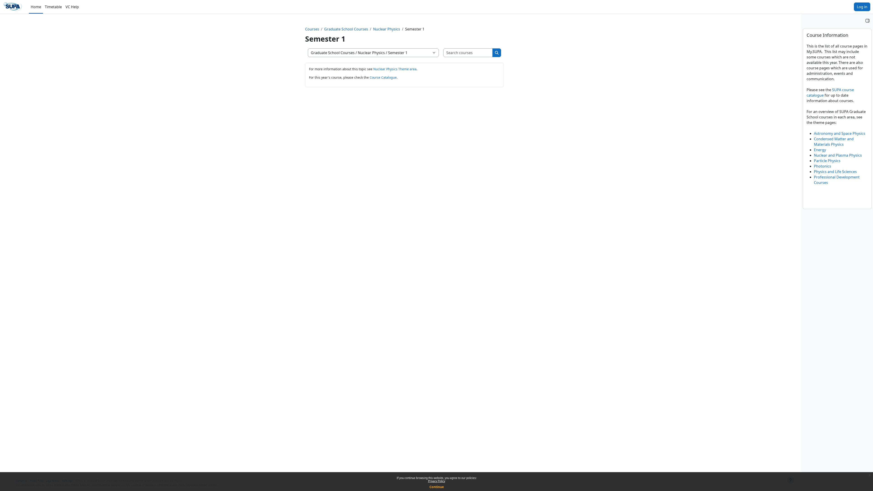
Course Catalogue (383, 77)
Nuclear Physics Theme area (394, 69)
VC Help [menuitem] (72, 6)
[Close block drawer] (867, 20)
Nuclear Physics (386, 29)
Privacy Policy (436, 481)
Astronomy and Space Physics (839, 133)
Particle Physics (827, 160)
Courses (312, 29)
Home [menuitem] (36, 6)
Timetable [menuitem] (53, 6)
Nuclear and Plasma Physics (838, 155)
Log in (862, 6)
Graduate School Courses (346, 29)
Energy (820, 149)
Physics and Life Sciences (835, 171)
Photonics (822, 166)
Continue (436, 487)
